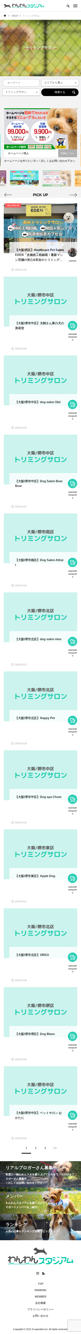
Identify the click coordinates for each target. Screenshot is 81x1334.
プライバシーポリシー (40, 1309)
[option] (40, 137)
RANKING (41, 1290)
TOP (40, 1283)
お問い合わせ (40, 1315)
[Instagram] (37, 1273)
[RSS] (43, 1273)
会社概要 (40, 1303)
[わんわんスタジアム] (24, 5)
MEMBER (40, 1296)
